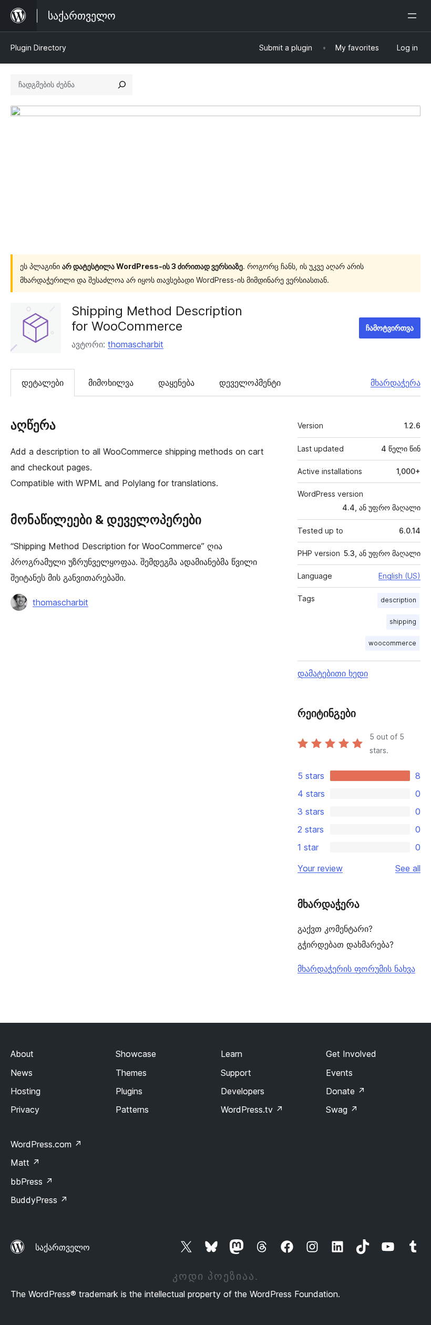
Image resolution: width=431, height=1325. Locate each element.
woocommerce (392, 643)
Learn (231, 1054)
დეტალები (43, 382)
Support (236, 1072)
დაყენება (176, 382)
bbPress (32, 1181)
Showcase (136, 1054)
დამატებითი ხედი (332, 673)
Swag (342, 1109)
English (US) (399, 575)
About (22, 1054)
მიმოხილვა (111, 382)
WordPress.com (46, 1144)
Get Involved (351, 1054)
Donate (345, 1091)
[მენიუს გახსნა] (414, 16)
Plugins (129, 1091)
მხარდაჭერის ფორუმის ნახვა (356, 968)
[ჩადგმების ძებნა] (121, 84)
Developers (242, 1091)
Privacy (25, 1109)
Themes (131, 1072)
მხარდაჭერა (395, 382)
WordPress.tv (252, 1109)
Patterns (132, 1109)
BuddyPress (39, 1200)
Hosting (25, 1091)
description (398, 600)
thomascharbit (135, 344)
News (22, 1072)
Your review (320, 868)
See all (407, 868)
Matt (25, 1162)
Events (339, 1072)
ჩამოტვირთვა (390, 327)
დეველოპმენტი (250, 382)
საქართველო (62, 1247)
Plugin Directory (38, 47)
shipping (402, 621)
